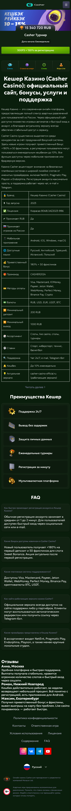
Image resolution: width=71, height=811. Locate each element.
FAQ (47, 741)
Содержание (30, 741)
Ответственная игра (45, 725)
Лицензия (55, 733)
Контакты (19, 725)
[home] (35, 5)
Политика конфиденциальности (35, 718)
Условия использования (26, 733)
